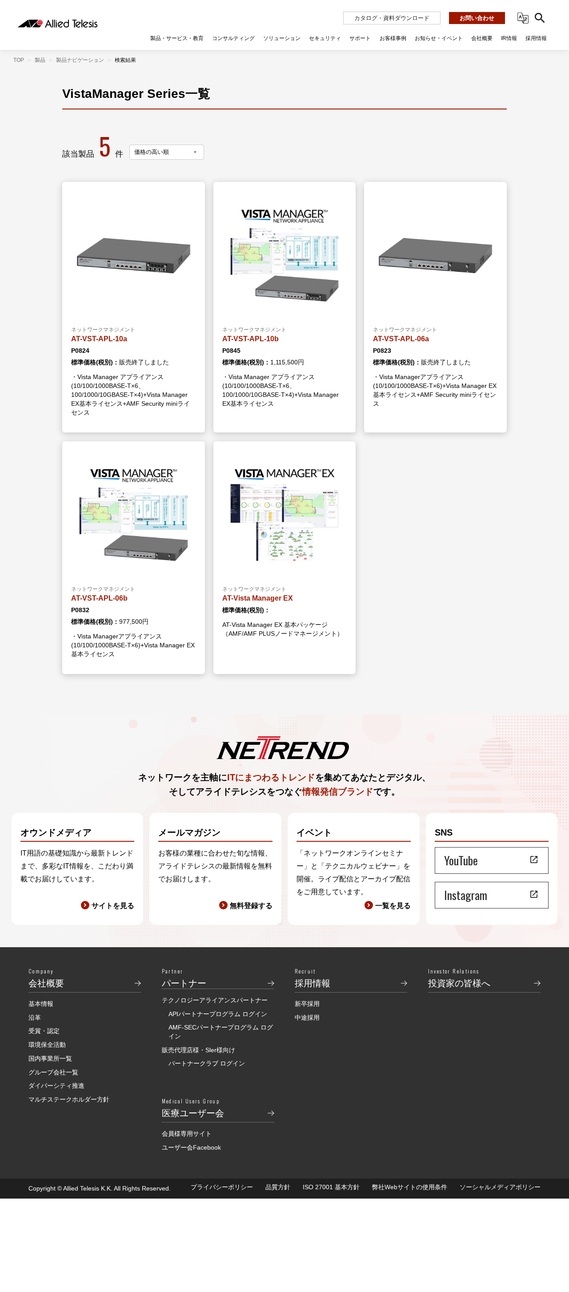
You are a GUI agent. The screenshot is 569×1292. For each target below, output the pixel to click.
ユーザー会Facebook (191, 1147)
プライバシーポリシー (222, 1187)
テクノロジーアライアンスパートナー (215, 1000)
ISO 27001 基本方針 (331, 1187)
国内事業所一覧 (50, 1058)
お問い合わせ (477, 18)
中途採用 (307, 1017)
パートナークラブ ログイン (206, 1063)
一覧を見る (393, 905)
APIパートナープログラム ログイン (217, 1013)
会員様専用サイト (187, 1133)
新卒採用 (307, 1003)
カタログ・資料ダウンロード (391, 18)
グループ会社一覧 (53, 1072)
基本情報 (40, 1003)
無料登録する (251, 905)
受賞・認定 (44, 1030)
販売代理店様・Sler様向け (198, 1050)
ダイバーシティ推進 (56, 1085)
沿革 (34, 1017)
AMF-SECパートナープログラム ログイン (220, 1032)
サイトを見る (113, 905)
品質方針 (277, 1187)
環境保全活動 (47, 1044)
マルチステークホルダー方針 (68, 1099)
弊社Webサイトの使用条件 (409, 1187)
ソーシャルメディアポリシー (500, 1187)
